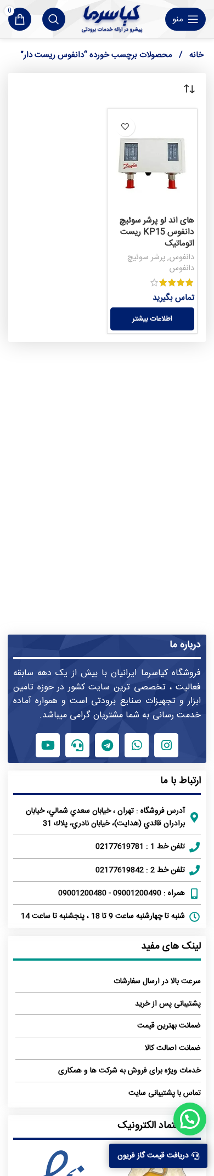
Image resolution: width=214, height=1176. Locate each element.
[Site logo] (111, 19)
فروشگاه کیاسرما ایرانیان (156, 673)
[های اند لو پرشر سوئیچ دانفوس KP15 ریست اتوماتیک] (152, 161)
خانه (195, 55)
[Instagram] (166, 745)
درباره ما (185, 645)
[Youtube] (48, 745)
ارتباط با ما (180, 781)
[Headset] (77, 745)
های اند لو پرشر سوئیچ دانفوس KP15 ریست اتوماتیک (156, 232)
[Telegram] (107, 745)
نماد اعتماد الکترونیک (159, 1125)
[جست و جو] (54, 19)
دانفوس (181, 257)
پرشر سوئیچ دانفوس (160, 263)
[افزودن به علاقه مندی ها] (125, 126)
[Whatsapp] (137, 745)
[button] (189, 1119)
